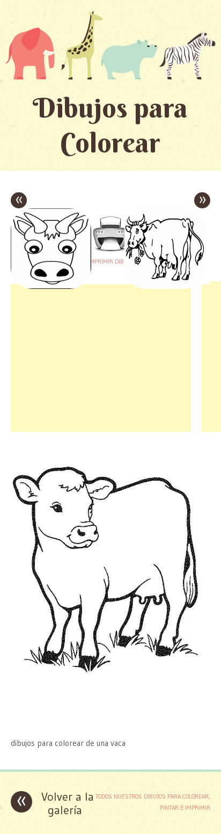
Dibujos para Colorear (110, 125)
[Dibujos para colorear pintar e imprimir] (110, 45)
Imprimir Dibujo (110, 261)
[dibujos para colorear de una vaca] (110, 722)
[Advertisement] (101, 356)
